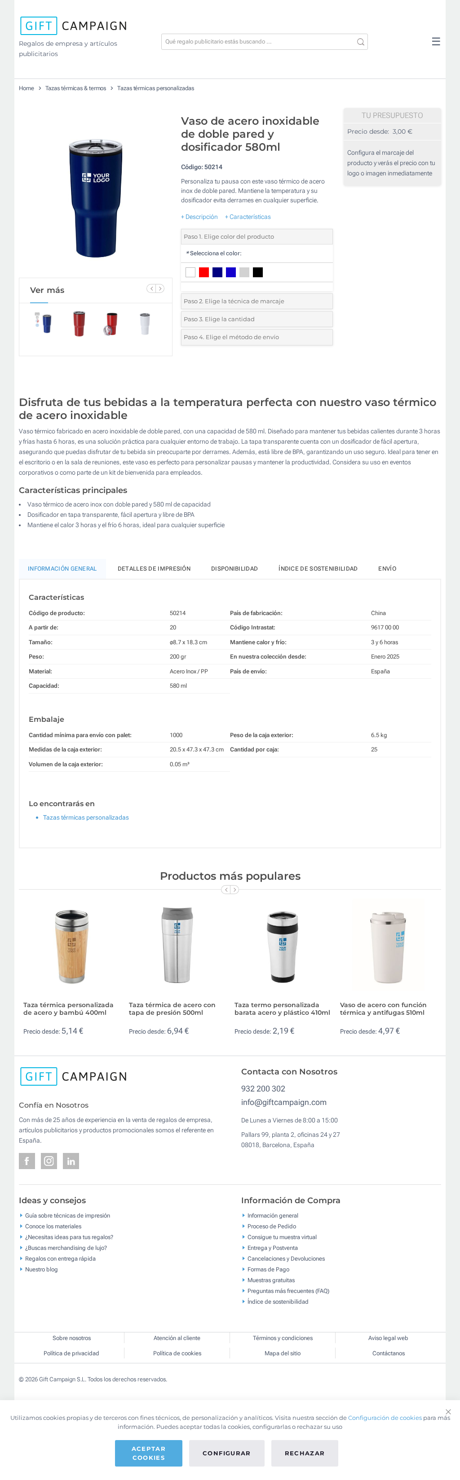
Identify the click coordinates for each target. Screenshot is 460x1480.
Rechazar (305, 1453)
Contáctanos (388, 1353)
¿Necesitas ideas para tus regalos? (69, 1236)
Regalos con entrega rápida (60, 1258)
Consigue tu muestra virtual (282, 1236)
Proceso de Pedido (272, 1225)
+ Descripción (199, 216)
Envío (387, 568)
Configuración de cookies (385, 1417)
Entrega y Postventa (273, 1247)
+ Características (248, 216)
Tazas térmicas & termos (75, 88)
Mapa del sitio (283, 1353)
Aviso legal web (388, 1338)
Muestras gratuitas (271, 1279)
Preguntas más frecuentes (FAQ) (288, 1290)
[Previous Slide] (150, 288)
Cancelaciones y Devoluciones (286, 1258)
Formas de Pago (268, 1269)
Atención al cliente (177, 1338)
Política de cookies (177, 1353)
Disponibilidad (234, 568)
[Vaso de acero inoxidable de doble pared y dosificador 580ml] (95, 194)
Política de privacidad (71, 1353)
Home (26, 88)
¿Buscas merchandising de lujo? (66, 1247)
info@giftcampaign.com (284, 1102)
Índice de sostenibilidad (318, 568)
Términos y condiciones (283, 1338)
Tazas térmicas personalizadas (155, 88)
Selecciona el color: (214, 253)
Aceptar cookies (149, 1453)
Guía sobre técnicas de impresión (67, 1215)
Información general (273, 1215)
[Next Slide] (159, 288)
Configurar (227, 1453)
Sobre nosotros (72, 1338)
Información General (62, 568)
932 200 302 (263, 1088)
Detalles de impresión (154, 568)
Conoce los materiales (53, 1225)
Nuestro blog (41, 1269)
